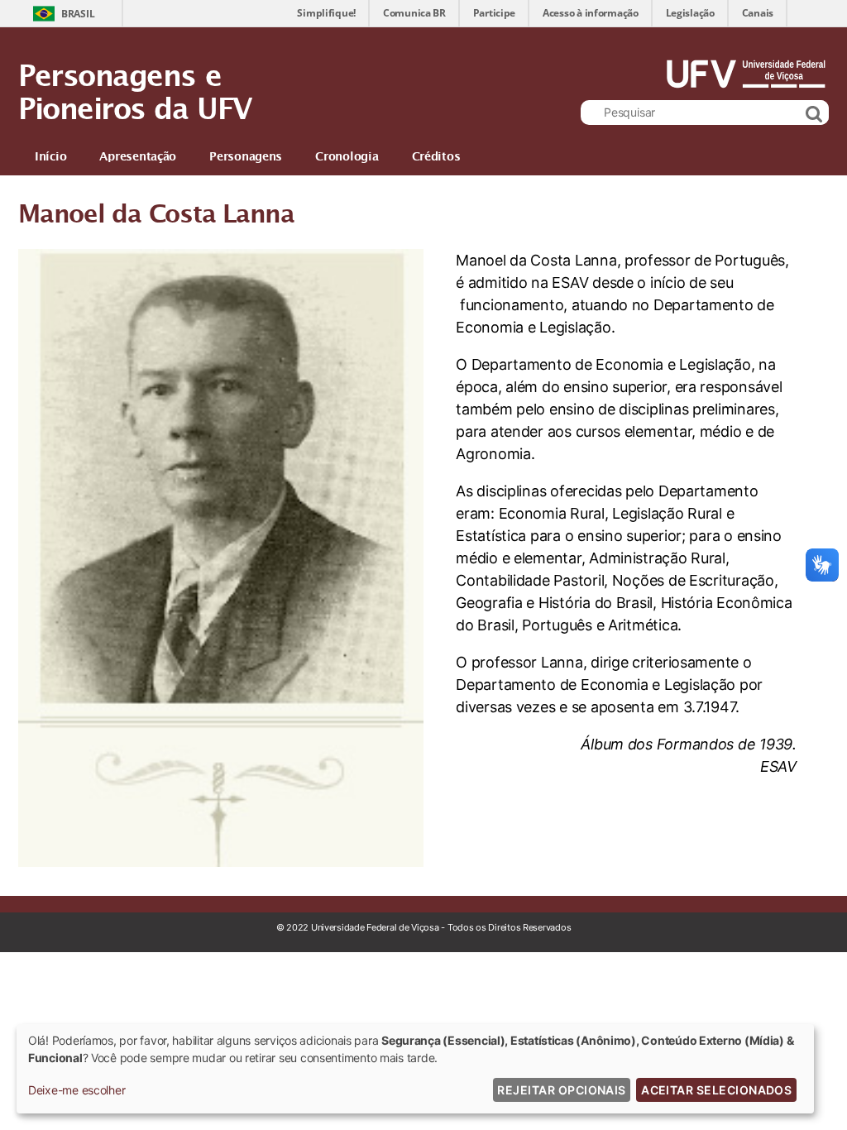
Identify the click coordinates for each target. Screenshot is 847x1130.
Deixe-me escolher (76, 1090)
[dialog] (415, 1068)
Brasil (77, 14)
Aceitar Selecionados (716, 1090)
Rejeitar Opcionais (561, 1090)
